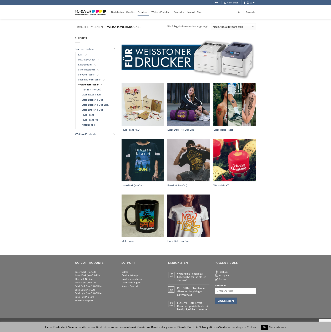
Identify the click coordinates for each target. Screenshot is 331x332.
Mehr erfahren (277, 327)
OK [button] (264, 327)
